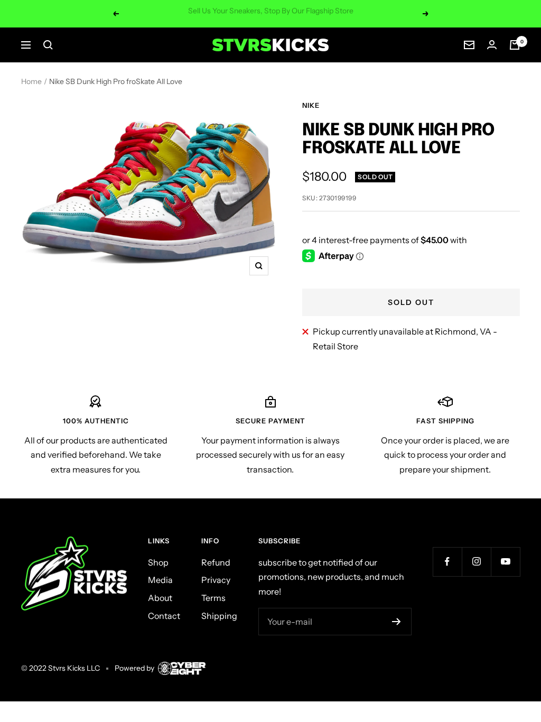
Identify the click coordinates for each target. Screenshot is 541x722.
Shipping (219, 615)
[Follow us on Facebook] (447, 561)
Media (160, 580)
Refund (215, 562)
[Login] (492, 44)
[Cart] (514, 45)
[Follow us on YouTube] (505, 561)
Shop (158, 562)
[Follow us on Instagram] (476, 561)
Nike (311, 105)
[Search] (48, 45)
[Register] (396, 621)
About (160, 598)
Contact (164, 615)
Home (31, 81)
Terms (213, 598)
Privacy (215, 580)
